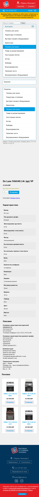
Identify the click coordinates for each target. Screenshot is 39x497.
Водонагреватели (11, 67)
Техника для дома (12, 31)
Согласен (22, 494)
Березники (21, 6)
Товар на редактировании (14, 51)
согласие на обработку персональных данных (18, 490)
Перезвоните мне (19, 471)
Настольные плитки (12, 55)
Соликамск (31, 6)
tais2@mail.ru (21, 477)
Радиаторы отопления (13, 35)
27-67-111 (11, 10)
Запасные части (11, 71)
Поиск (23, 23)
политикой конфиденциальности (19, 488)
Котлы (7, 59)
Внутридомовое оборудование (16, 75)
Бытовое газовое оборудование (17, 39)
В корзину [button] (10, 402)
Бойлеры (8, 63)
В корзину (14, 192)
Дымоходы (9, 43)
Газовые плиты (25, 141)
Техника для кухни (12, 47)
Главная (5, 141)
